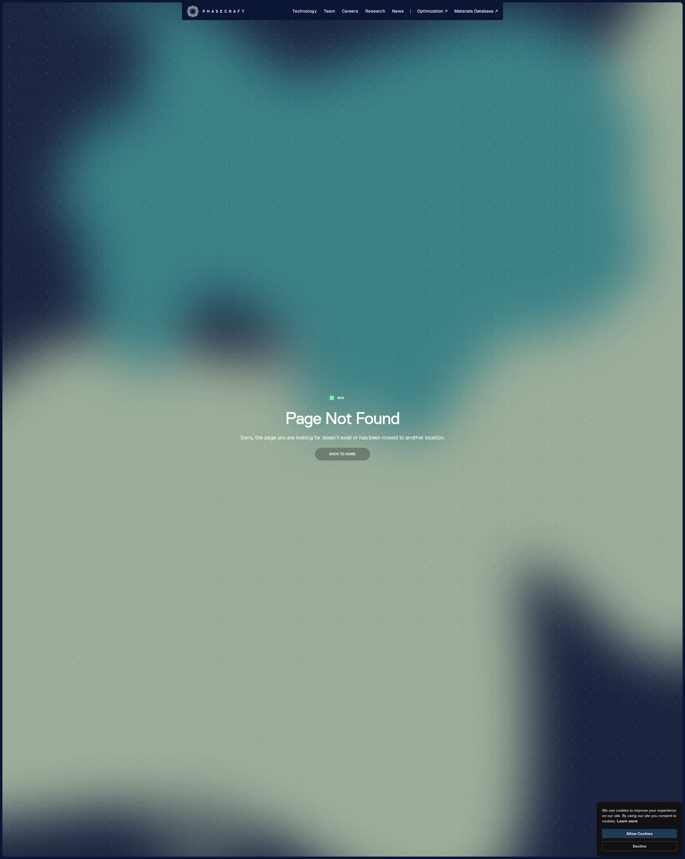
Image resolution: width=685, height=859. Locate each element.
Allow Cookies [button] (639, 833)
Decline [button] (639, 846)
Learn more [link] (627, 821)
